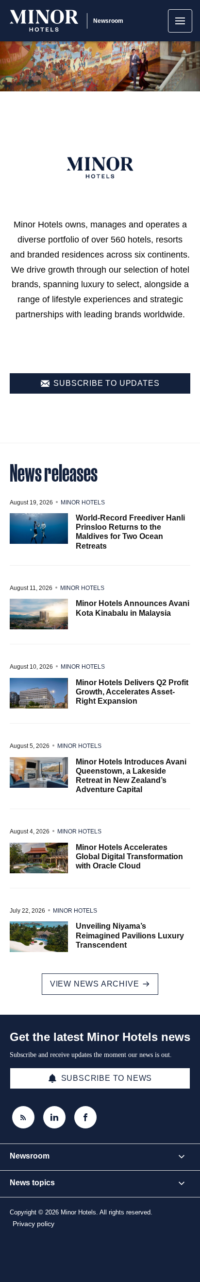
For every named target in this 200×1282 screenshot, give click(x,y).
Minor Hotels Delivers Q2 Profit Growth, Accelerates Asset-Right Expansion (132, 691)
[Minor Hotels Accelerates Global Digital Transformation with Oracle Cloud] (39, 858)
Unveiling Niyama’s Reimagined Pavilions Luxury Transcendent (130, 935)
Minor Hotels (83, 502)
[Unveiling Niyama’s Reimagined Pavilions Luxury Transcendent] (39, 936)
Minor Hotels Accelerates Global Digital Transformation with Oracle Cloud (129, 856)
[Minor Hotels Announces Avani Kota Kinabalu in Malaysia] (39, 614)
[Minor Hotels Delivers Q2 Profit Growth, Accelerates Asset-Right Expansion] (39, 693)
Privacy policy (33, 1224)
